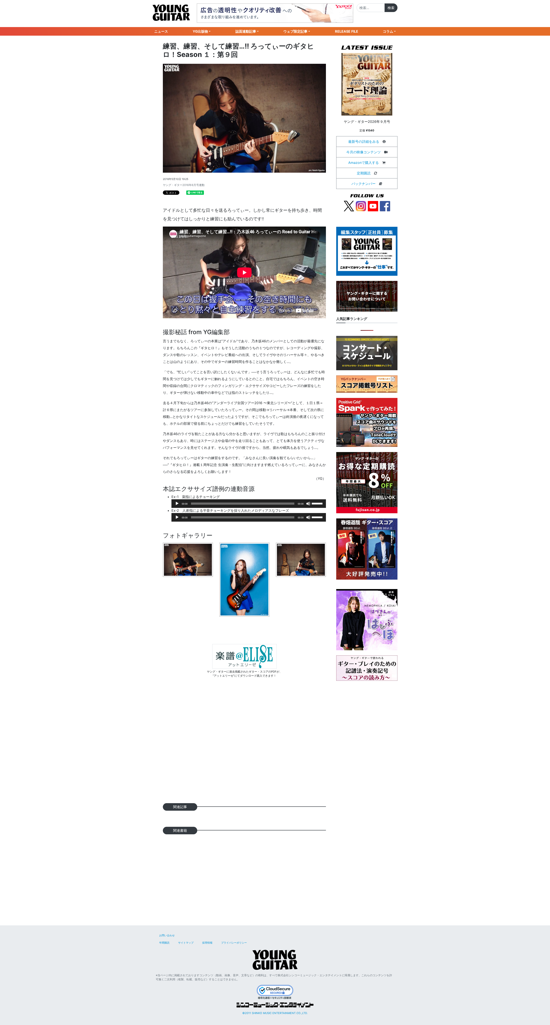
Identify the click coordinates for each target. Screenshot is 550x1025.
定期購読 (364, 173)
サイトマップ (186, 942)
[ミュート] (308, 503)
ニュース (161, 31)
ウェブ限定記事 (295, 31)
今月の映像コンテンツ (363, 152)
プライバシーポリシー (234, 942)
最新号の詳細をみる (363, 141)
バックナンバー (363, 183)
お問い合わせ (167, 935)
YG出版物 (200, 31)
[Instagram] (361, 206)
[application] (248, 503)
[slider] (318, 503)
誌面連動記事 (245, 31)
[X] (349, 206)
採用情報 (207, 942)
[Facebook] (385, 206)
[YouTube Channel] (373, 206)
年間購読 (164, 942)
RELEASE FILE (346, 31)
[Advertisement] (244, 747)
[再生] (177, 503)
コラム (388, 31)
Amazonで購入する (363, 162)
